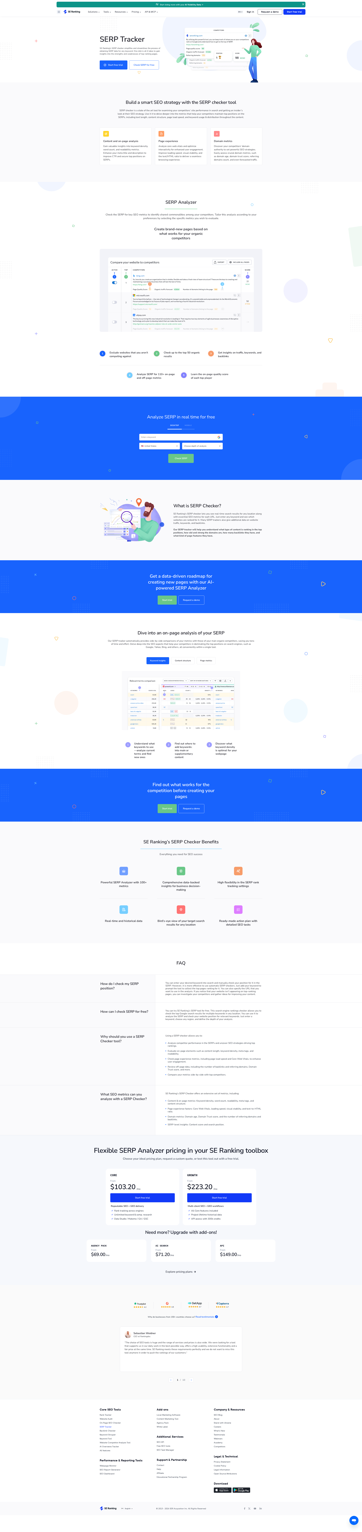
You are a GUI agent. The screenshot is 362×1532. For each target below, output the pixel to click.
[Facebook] (244, 1508)
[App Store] (222, 1490)
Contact (160, 1465)
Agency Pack (163, 1422)
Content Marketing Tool (167, 1418)
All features (105, 1450)
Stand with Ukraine (222, 1422)
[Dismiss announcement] (302, 4)
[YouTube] (255, 1508)
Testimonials (219, 1434)
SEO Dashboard (107, 1473)
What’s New (219, 1430)
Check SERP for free (144, 65)
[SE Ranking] (71, 12)
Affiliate (160, 1473)
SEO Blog (218, 1414)
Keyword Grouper (108, 1434)
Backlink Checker (108, 1430)
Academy (218, 1442)
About (216, 1418)
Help (159, 1469)
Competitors (219, 1446)
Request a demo (270, 11)
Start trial (167, 600)
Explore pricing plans (179, 1272)
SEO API (160, 1442)
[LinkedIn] (260, 1508)
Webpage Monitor (108, 1465)
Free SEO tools (163, 1446)
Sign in (250, 11)
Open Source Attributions (225, 1473)
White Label (162, 1426)
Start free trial (294, 11)
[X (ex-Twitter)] (249, 1508)
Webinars (218, 1438)
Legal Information (222, 1469)
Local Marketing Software (168, 1414)
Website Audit (106, 1418)
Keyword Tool (106, 1438)
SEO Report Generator (110, 1469)
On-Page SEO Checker (110, 1422)
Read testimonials (205, 1316)
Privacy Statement (222, 1461)
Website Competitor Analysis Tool (115, 1442)
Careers (217, 1426)
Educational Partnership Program (172, 1477)
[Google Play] (241, 1490)
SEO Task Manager (165, 1450)
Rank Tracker (105, 1414)
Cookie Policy (220, 1465)
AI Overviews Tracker (109, 1446)
